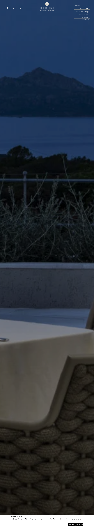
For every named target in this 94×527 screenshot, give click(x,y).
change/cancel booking (86, 19)
